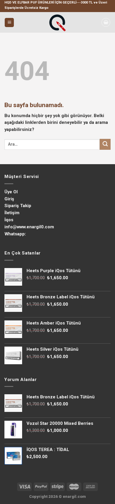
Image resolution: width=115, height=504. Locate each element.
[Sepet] (105, 22)
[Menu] (9, 22)
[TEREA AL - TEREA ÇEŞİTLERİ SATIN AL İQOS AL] (57, 22)
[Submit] (105, 144)
